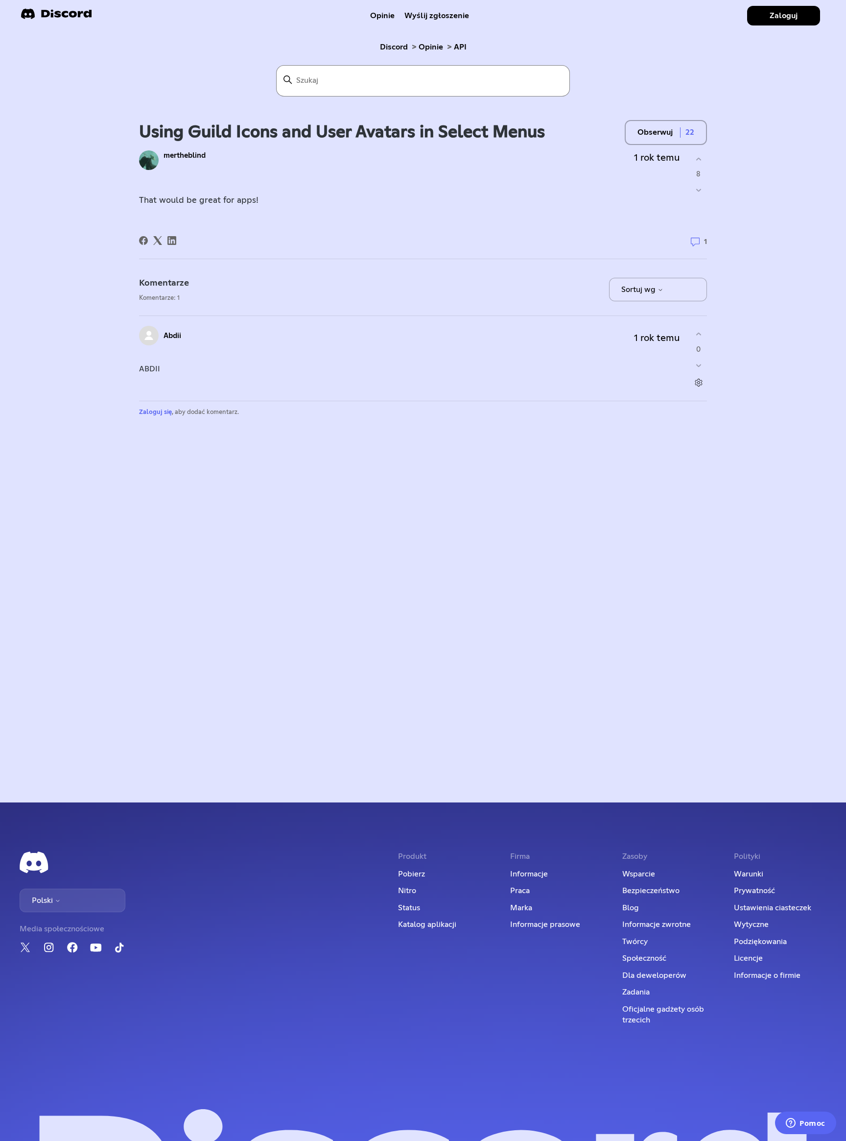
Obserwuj (655, 132)
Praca (520, 891)
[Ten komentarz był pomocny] (698, 334)
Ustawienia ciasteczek (772, 908)
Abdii (172, 336)
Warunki (748, 874)
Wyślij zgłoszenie (436, 16)
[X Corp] (157, 240)
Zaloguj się (155, 412)
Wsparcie (638, 874)
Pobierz (411, 874)
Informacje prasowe (545, 924)
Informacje (529, 874)
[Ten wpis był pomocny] (698, 159)
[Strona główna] (56, 17)
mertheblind (185, 155)
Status (409, 908)
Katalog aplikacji (427, 924)
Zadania (636, 992)
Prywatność (754, 891)
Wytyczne (751, 924)
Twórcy (635, 942)
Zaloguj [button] (784, 16)
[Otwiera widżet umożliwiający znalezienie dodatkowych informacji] (805, 1124)
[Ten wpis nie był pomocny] (698, 190)
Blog (630, 908)
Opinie (382, 16)
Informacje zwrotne (656, 924)
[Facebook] (143, 240)
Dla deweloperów (654, 975)
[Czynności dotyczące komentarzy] (698, 382)
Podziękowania (760, 942)
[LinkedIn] (171, 240)
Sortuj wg (639, 289)
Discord (394, 47)
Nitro (407, 891)
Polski (43, 900)
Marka (521, 908)
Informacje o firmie (767, 975)
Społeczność (644, 958)
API (460, 47)
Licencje (748, 958)
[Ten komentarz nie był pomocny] (698, 365)
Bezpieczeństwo (651, 891)
